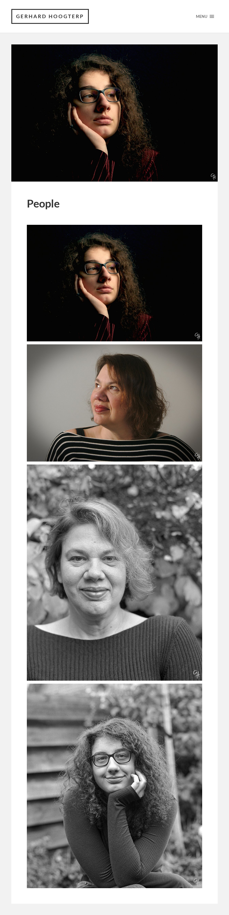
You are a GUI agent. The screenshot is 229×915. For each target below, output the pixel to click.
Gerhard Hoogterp (50, 16)
